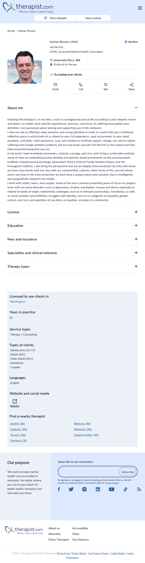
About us (54, 528)
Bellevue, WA (82, 423)
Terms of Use (63, 553)
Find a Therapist (58, 539)
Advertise (54, 534)
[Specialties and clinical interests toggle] (136, 252)
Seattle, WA (17, 423)
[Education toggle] (136, 225)
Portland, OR (18, 440)
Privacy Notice (112, 482)
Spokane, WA (18, 429)
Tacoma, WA (18, 435)
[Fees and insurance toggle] (136, 239)
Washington (17, 301)
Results (11, 31)
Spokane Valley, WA (86, 435)
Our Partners (80, 539)
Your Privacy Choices (98, 553)
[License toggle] (136, 211)
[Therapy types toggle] (136, 266)
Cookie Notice (118, 553)
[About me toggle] (136, 107)
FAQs (75, 534)
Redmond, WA (83, 429)
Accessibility (80, 528)
